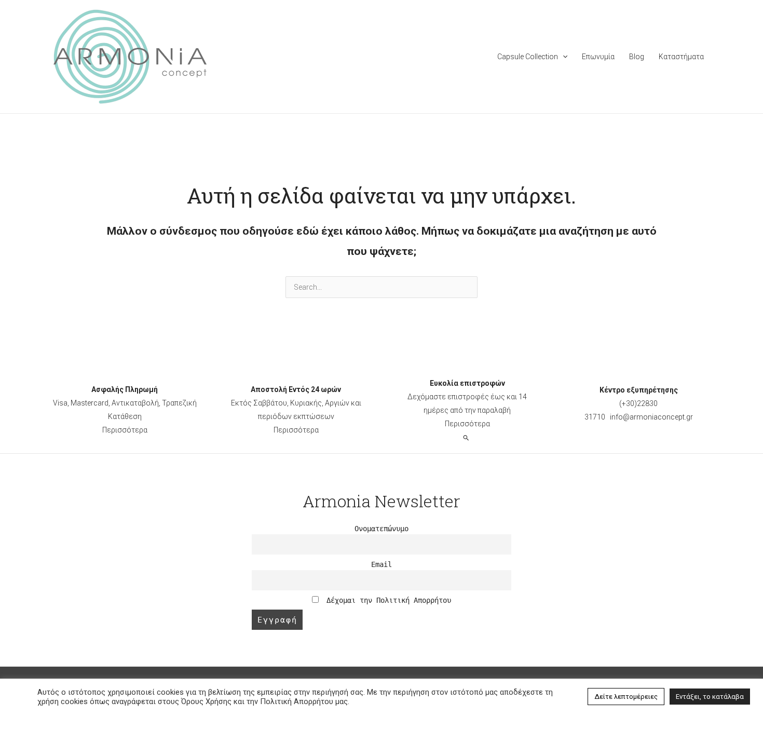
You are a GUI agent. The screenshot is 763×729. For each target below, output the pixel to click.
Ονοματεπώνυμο (381, 528)
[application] (562, 56)
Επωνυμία (598, 56)
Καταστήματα (681, 56)
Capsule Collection (527, 56)
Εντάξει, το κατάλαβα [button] (710, 696)
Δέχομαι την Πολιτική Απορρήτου (386, 600)
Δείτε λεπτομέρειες (626, 696)
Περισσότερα (124, 430)
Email (381, 564)
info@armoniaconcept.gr (651, 417)
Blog (636, 56)
